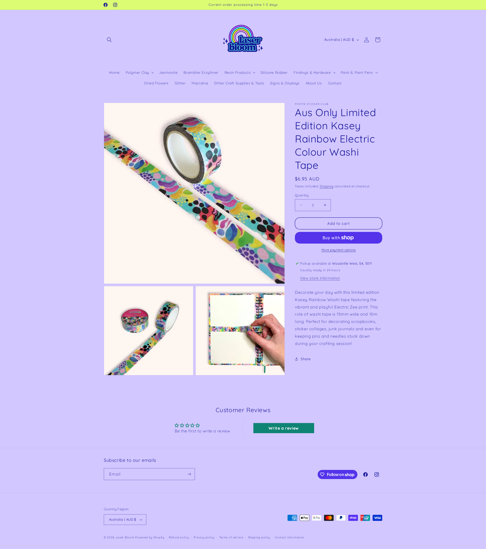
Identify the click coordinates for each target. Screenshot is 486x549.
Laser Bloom (125, 537)
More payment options (338, 250)
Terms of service (231, 537)
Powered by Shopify (149, 537)
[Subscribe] (189, 474)
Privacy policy (204, 537)
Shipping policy (259, 537)
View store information (320, 278)
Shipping (326, 186)
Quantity (302, 195)
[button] (109, 39)
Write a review (283, 428)
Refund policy (179, 537)
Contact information (289, 537)
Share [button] (306, 358)
